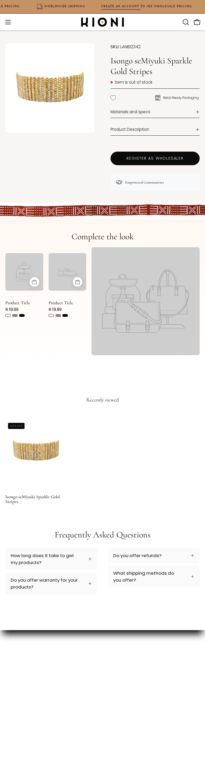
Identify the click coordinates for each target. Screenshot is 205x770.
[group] (102, 457)
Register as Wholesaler (155, 158)
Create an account (125, 6)
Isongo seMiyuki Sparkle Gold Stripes (32, 499)
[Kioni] (102, 22)
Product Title (17, 303)
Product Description (130, 129)
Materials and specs (130, 112)
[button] (185, 22)
